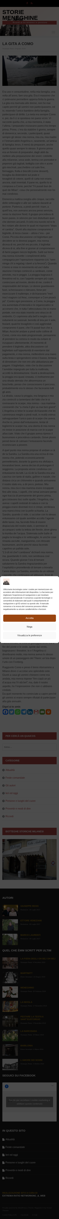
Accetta (30, 618)
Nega (29, 626)
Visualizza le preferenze (29, 635)
